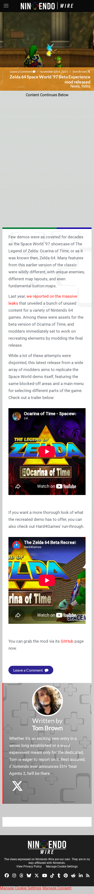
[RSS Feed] (87, 875)
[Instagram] (14, 875)
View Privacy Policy (29, 866)
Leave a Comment (21, 71)
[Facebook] (7, 875)
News (75, 86)
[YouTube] (44, 875)
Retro (85, 86)
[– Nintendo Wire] (47, 847)
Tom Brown (79, 71)
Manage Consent (56, 888)
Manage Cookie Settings (62, 866)
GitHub (67, 641)
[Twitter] (36, 875)
